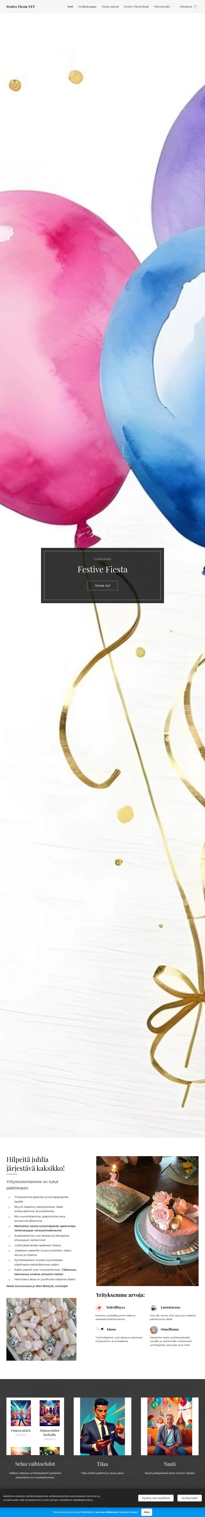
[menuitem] (71, 7)
